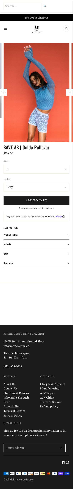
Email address (14, 443)
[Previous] (3, 92)
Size (6, 161)
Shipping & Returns (16, 393)
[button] (36, 235)
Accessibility (11, 406)
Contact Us (10, 388)
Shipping (24, 208)
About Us (9, 384)
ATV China (47, 397)
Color (7, 179)
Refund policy (49, 406)
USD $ (9, 461)
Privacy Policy (13, 415)
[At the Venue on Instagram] (67, 462)
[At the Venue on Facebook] (63, 462)
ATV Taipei (47, 393)
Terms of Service (14, 411)
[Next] (69, 92)
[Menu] (5, 28)
